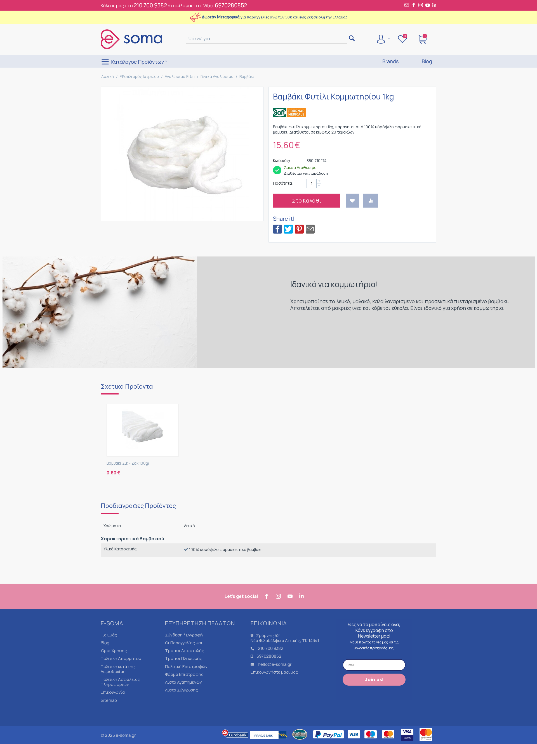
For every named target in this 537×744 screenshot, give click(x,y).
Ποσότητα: (283, 183)
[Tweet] (288, 228)
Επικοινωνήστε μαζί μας (274, 672)
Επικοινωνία (113, 692)
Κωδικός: (281, 160)
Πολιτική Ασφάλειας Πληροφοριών (120, 681)
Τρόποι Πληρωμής (183, 658)
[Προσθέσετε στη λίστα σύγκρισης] (370, 201)
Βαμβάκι (246, 76)
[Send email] (310, 228)
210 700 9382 (150, 5)
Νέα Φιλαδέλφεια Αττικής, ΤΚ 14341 (285, 640)
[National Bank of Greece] (300, 741)
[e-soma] (131, 38)
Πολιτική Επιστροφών (186, 666)
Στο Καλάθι (306, 200)
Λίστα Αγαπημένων (183, 682)
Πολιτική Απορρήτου (121, 658)
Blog (105, 643)
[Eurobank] (235, 741)
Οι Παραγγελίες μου (184, 643)
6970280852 (231, 5)
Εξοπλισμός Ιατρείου (139, 76)
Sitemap (109, 700)
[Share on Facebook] (277, 228)
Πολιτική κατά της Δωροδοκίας (118, 669)
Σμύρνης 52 (268, 635)
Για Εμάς (109, 635)
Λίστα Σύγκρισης (181, 690)
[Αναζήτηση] (352, 39)
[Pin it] (299, 228)
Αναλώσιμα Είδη (180, 76)
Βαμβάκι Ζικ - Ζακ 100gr (128, 463)
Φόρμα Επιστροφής (184, 674)
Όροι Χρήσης (114, 650)
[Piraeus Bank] (269, 741)
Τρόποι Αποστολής (184, 650)
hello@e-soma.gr (274, 664)
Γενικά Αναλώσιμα (217, 76)
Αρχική (107, 76)
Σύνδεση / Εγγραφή (184, 635)
